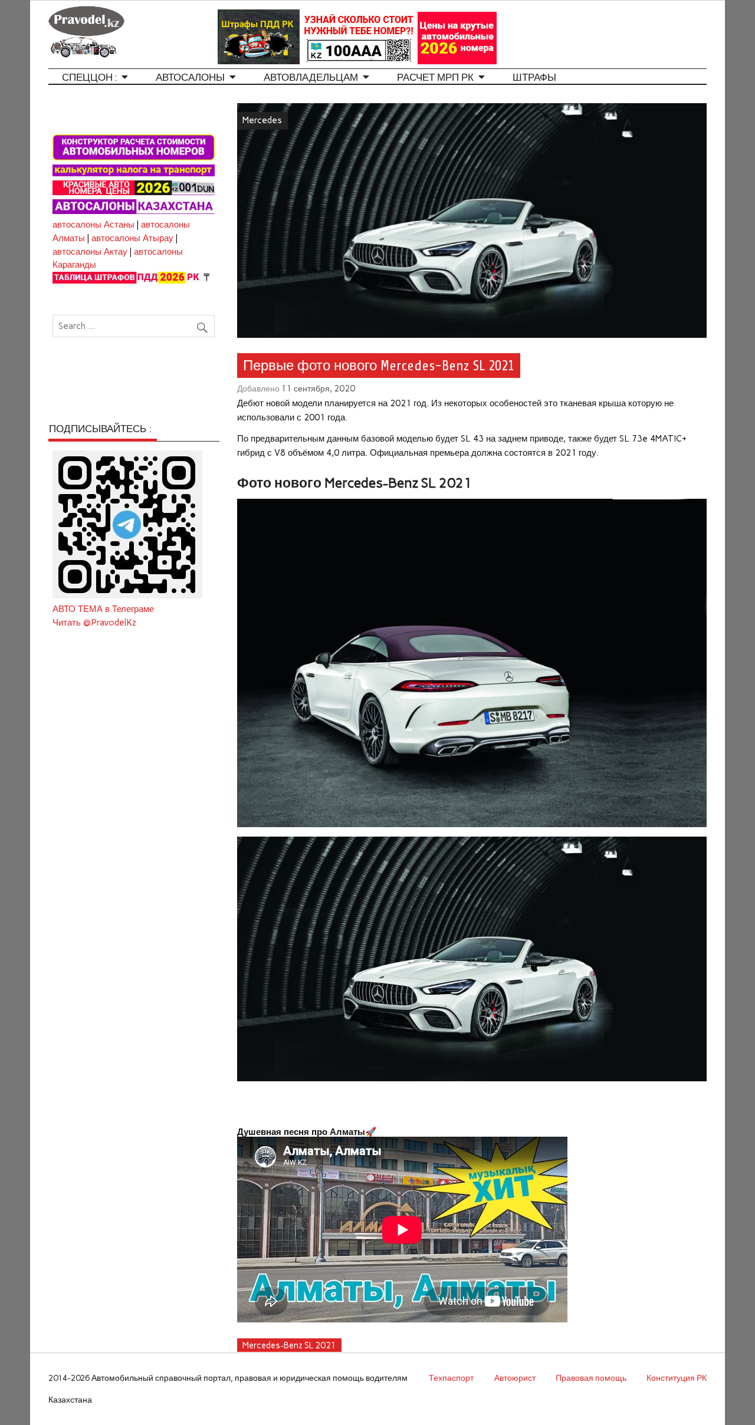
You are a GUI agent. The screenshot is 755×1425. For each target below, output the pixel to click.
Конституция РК (676, 1378)
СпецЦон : (89, 77)
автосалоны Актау (89, 251)
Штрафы (534, 77)
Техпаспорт (451, 1378)
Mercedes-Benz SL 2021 (289, 1345)
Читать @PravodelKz (94, 622)
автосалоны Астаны (93, 224)
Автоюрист (515, 1378)
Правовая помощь (591, 1378)
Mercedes (262, 120)
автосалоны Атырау (132, 238)
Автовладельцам (311, 77)
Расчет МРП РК (435, 77)
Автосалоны (190, 77)
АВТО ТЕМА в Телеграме (103, 609)
